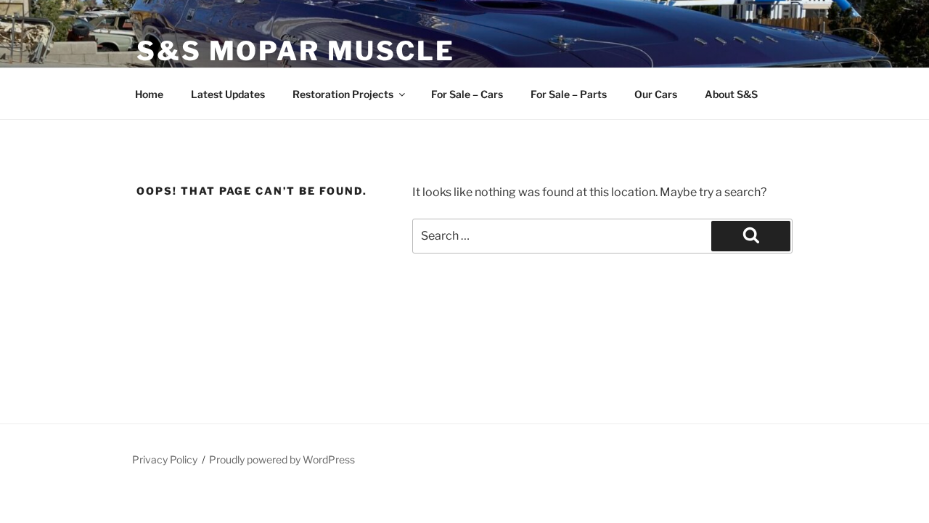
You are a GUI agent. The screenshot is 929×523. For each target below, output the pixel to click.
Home (149, 94)
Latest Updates (228, 94)
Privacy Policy (164, 459)
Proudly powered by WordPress (282, 459)
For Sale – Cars (467, 94)
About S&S (731, 94)
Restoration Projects (342, 94)
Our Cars (655, 94)
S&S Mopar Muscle (295, 51)
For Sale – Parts (569, 94)
